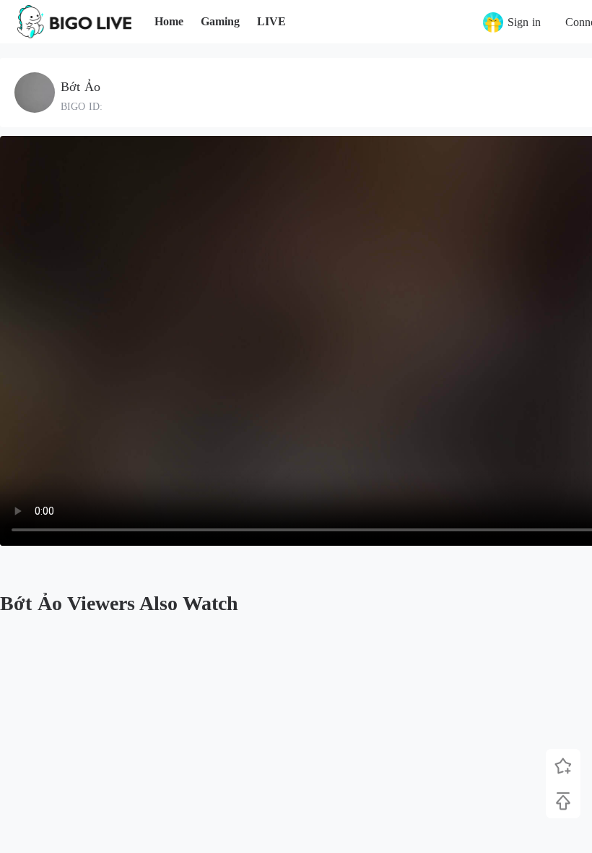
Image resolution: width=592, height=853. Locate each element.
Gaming (220, 21)
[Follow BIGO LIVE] (563, 766)
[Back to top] (563, 801)
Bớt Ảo (80, 87)
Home (168, 21)
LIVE (271, 21)
